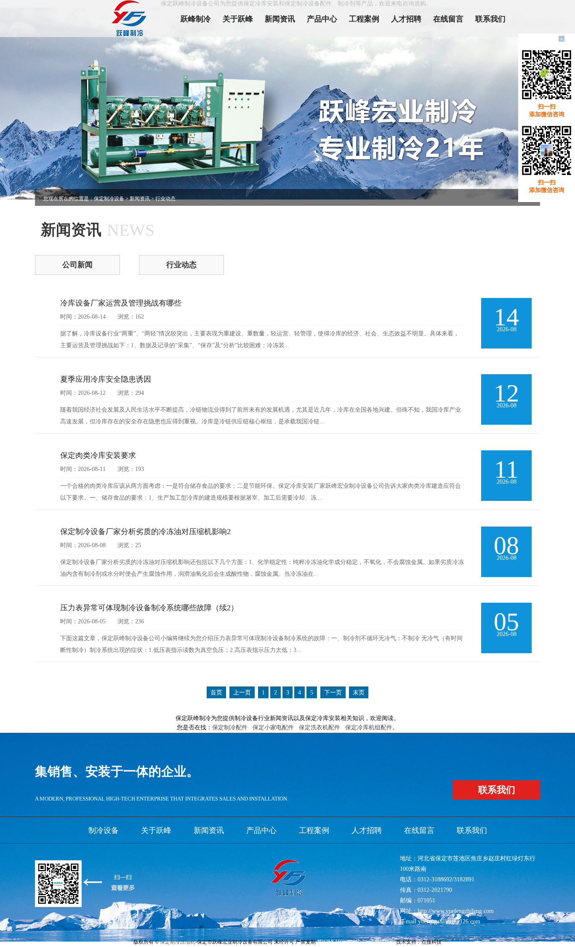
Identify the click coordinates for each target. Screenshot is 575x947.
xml (369, 942)
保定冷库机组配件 (368, 727)
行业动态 (181, 265)
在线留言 (448, 19)
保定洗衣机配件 (319, 727)
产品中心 (322, 19)
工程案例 (364, 19)
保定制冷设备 (109, 199)
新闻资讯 (280, 19)
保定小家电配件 (273, 727)
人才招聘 (406, 19)
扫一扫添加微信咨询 (546, 110)
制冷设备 (103, 830)
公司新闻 (77, 265)
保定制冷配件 (230, 727)
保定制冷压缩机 (177, 942)
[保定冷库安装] (133, 18)
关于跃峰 (238, 19)
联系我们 (490, 19)
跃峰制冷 (196, 19)
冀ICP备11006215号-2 (341, 942)
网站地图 (385, 942)
